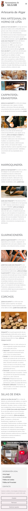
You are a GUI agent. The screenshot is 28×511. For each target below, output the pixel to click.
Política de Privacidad (9, 482)
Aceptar (14, 498)
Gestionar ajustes (14, 507)
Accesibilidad (7, 477)
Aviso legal (6, 474)
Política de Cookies (8, 480)
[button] (26, 3)
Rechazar (14, 502)
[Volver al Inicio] (10, 3)
